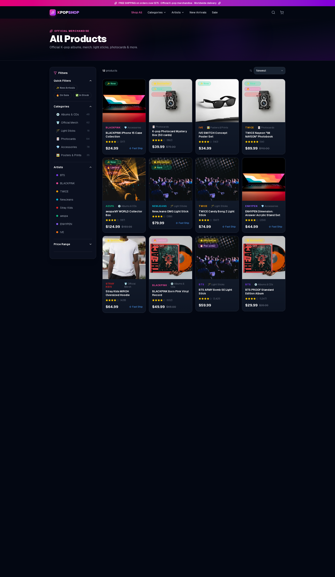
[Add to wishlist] (140, 84)
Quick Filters (62, 80)
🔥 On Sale (62, 95)
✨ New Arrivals (65, 87)
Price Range (62, 244)
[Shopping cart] (281, 12)
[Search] (273, 12)
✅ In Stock (82, 95)
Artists (176, 12)
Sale (215, 12)
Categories (155, 12)
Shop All (136, 12)
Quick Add (126, 118)
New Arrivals (198, 12)
